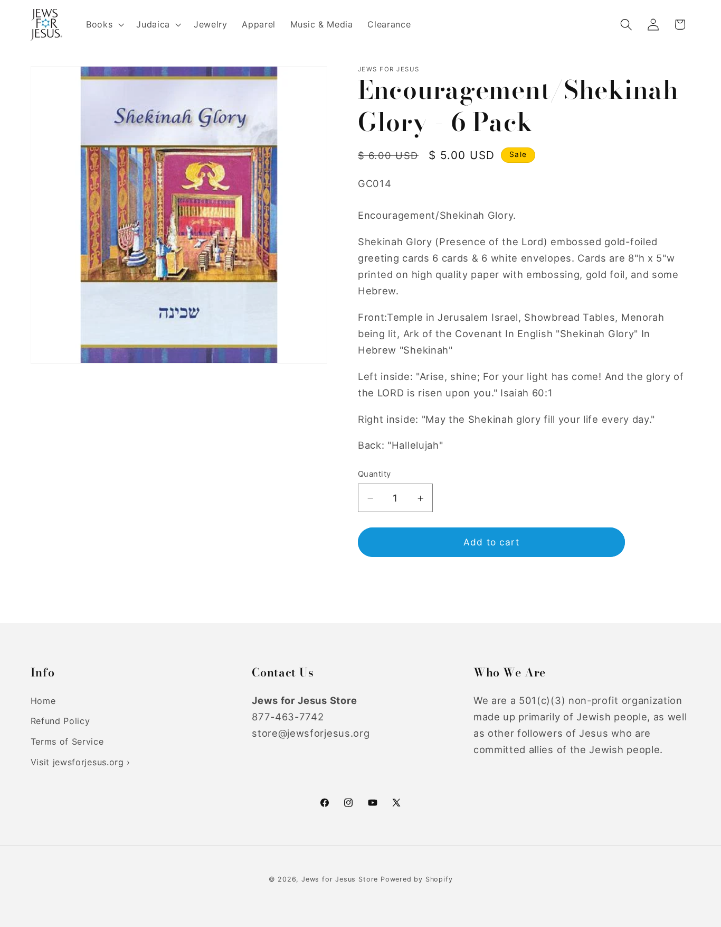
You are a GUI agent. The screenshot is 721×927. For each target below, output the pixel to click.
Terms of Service (67, 741)
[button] (104, 25)
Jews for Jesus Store (339, 879)
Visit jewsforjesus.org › (81, 762)
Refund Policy (60, 721)
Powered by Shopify (417, 879)
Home (43, 701)
